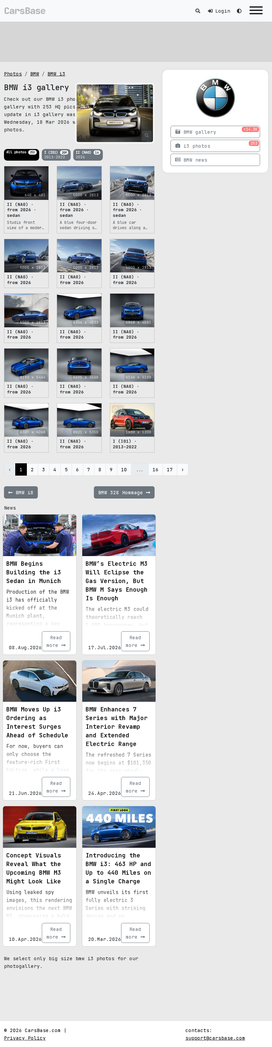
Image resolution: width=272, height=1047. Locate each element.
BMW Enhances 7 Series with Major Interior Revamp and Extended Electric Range (117, 726)
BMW (34, 74)
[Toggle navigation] (256, 11)
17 (170, 469)
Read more (54, 641)
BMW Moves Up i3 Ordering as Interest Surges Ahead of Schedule (37, 722)
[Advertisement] (136, 42)
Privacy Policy (25, 1038)
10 (124, 469)
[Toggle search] (197, 11)
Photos (13, 74)
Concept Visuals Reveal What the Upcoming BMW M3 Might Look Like (33, 868)
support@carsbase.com (215, 1038)
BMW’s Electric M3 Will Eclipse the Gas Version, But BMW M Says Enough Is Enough (117, 581)
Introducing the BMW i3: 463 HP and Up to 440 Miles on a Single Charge (118, 868)
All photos (20, 152)
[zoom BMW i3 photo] (147, 136)
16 (156, 469)
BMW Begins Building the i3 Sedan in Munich (33, 572)
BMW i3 (56, 74)
